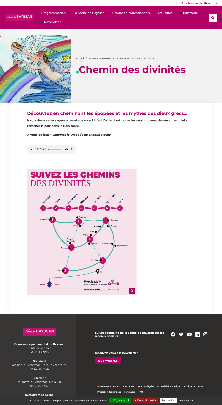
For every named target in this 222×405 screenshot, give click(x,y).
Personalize (168, 400)
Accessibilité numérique (168, 386)
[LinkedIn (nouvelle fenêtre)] (197, 334)
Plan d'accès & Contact (108, 386)
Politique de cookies (193, 386)
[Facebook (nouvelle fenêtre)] (172, 334)
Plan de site (128, 386)
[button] (88, 13)
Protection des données (109, 392)
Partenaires (129, 392)
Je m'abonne (109, 360)
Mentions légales (145, 386)
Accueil (80, 58)
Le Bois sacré (122, 58)
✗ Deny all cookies (146, 400)
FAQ (140, 392)
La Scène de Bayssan (100, 58)
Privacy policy (186, 400)
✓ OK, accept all (120, 400)
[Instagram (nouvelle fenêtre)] (205, 334)
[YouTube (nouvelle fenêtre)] (189, 334)
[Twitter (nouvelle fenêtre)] (181, 334)
